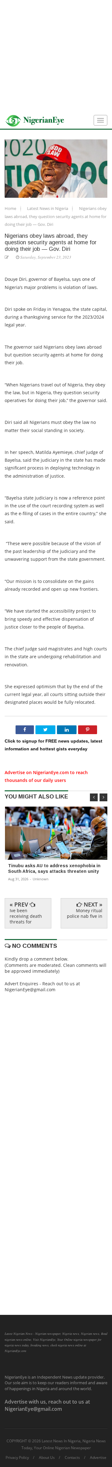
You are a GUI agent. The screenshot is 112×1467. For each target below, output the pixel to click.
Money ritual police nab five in (84, 913)
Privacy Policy (17, 1457)
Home (11, 208)
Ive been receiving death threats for (26, 916)
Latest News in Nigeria (48, 208)
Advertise (98, 1457)
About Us (47, 1457)
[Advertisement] (56, 56)
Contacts (72, 1457)
